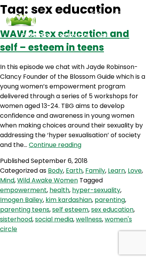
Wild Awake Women (47, 180)
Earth (74, 170)
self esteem (70, 209)
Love (135, 170)
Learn (116, 170)
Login (102, 35)
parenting (110, 199)
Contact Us (72, 35)
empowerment (23, 190)
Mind (7, 180)
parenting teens (24, 209)
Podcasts (35, 35)
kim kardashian (69, 199)
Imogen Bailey (21, 199)
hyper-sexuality (96, 190)
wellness (89, 219)
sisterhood (16, 219)
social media (54, 219)
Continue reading (55, 144)
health (59, 190)
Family (95, 170)
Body (55, 170)
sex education (112, 209)
